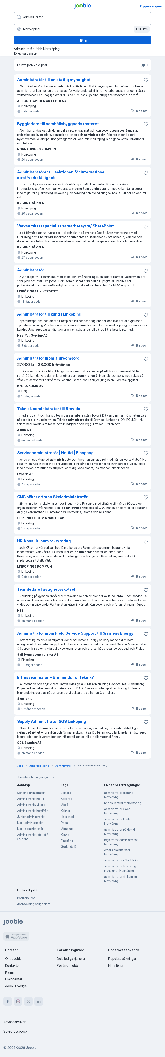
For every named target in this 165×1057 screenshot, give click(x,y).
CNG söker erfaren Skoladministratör (52, 497)
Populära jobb (26, 898)
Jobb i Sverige (16, 986)
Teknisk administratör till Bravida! (49, 408)
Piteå (64, 822)
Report (142, 111)
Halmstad (67, 816)
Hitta (82, 40)
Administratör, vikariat (32, 804)
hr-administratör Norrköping (122, 803)
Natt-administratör (30, 828)
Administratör (30, 270)
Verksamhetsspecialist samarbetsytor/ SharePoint (65, 226)
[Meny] (6, 6)
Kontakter (12, 965)
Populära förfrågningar (33, 777)
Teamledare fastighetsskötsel (46, 589)
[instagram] (18, 1001)
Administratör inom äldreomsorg (48, 358)
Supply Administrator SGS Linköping (51, 721)
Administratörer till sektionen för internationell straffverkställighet (62, 175)
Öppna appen (151, 6)
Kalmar (65, 810)
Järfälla (66, 793)
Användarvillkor (14, 1022)
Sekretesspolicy (15, 1031)
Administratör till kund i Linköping (49, 314)
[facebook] (7, 1001)
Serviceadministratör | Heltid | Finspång (55, 453)
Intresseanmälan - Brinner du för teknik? (55, 677)
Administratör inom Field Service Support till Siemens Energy (75, 633)
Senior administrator (31, 793)
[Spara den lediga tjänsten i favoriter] (146, 80)
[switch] (144, 65)
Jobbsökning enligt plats (33, 904)
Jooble (31, 1047)
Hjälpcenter (13, 979)
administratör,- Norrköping (121, 860)
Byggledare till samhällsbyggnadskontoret (58, 124)
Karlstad (66, 799)
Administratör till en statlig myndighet (54, 79)
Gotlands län (69, 846)
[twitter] (28, 1001)
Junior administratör (30, 816)
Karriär (10, 972)
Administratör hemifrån (32, 810)
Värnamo (67, 828)
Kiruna (65, 834)
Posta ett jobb (67, 965)
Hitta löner (116, 965)
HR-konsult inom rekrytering (44, 541)
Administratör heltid (30, 799)
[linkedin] (38, 1001)
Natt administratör (30, 822)
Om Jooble (13, 958)
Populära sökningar (122, 958)
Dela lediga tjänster (71, 958)
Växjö (64, 804)
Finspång (67, 840)
